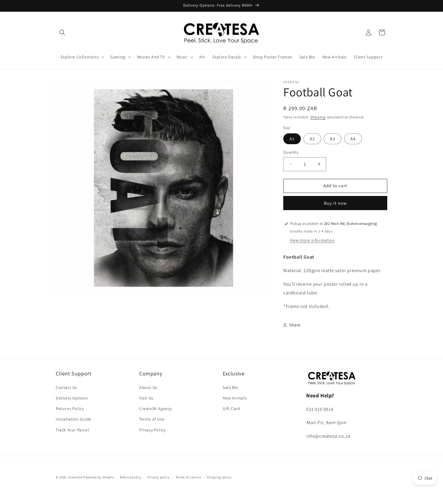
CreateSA (75, 477)
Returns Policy (70, 408)
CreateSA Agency (155, 408)
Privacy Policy (152, 430)
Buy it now (335, 203)
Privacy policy (158, 477)
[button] (62, 32)
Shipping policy (219, 477)
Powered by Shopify (98, 477)
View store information (312, 240)
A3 (332, 138)
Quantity (290, 152)
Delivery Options (72, 398)
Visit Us (146, 398)
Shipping (317, 117)
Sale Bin (230, 387)
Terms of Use (151, 419)
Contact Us (66, 387)
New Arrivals (235, 398)
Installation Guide (73, 419)
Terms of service (188, 477)
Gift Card (231, 408)
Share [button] (294, 325)
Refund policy (130, 477)
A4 (353, 138)
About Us (148, 387)
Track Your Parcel (72, 430)
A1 (292, 138)
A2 (312, 138)
